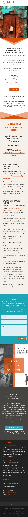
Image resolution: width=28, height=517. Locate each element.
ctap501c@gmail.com (11, 492)
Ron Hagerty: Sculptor (14, 366)
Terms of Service (17, 504)
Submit (22, 338)
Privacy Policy (8, 504)
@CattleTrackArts (11, 496)
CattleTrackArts (11, 494)
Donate (14, 89)
